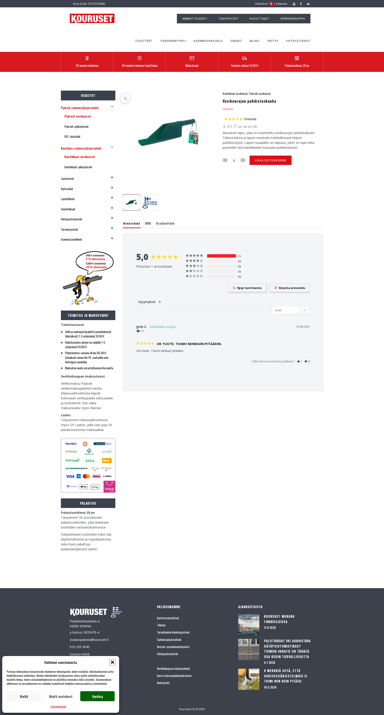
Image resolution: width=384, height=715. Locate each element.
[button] (112, 662)
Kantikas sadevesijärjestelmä (81, 148)
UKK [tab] (148, 223)
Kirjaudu (281, 4)
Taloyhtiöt (229, 18)
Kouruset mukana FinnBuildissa (279, 619)
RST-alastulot (72, 136)
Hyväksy (97, 696)
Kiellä (24, 696)
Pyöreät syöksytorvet (76, 126)
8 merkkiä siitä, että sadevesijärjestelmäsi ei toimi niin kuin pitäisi (285, 675)
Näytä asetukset (60, 696)
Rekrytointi (163, 682)
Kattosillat (67, 188)
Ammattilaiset (195, 18)
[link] (240, 119)
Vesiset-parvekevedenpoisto (173, 646)
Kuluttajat (259, 18)
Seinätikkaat (68, 209)
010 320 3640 (79, 647)
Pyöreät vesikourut (77, 116)
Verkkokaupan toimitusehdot (173, 668)
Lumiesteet (67, 178)
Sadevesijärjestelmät (169, 639)
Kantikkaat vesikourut (79, 156)
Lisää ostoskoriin (270, 160)
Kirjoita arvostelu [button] (292, 288)
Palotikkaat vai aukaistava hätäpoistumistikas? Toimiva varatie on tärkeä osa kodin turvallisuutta (287, 648)
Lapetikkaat (68, 198)
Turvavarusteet (69, 229)
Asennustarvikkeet (71, 239)
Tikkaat (161, 625)
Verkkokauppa (292, 18)
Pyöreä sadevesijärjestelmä (79, 107)
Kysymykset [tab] (147, 302)
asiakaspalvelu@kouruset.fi (89, 640)
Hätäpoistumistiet (71, 219)
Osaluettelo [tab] (165, 223)
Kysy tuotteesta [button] (249, 288)
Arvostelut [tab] (131, 223)
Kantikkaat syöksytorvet (78, 167)
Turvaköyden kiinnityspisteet (173, 632)
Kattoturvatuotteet (168, 617)
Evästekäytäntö (58, 706)
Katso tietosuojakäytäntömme (174, 675)
